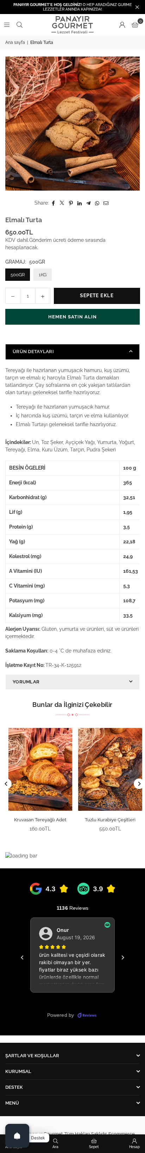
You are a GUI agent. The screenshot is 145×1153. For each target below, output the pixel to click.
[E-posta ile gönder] (106, 203)
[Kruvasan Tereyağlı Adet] (38, 769)
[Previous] (6, 783)
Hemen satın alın (72, 316)
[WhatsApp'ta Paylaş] (97, 203)
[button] (134, 24)
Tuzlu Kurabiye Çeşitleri (107, 819)
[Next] (139, 783)
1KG (42, 274)
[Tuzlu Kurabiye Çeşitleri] (108, 769)
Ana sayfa (15, 42)
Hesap (134, 1147)
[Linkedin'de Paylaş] (79, 203)
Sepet (94, 1147)
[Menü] (6, 24)
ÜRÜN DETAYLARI (33, 351)
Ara (55, 1147)
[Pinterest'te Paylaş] (71, 203)
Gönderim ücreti (47, 240)
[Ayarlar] (122, 24)
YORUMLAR (26, 681)
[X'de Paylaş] (62, 203)
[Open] (17, 1136)
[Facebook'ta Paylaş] (53, 203)
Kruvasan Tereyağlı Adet (37, 819)
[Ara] (19, 24)
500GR (18, 274)
